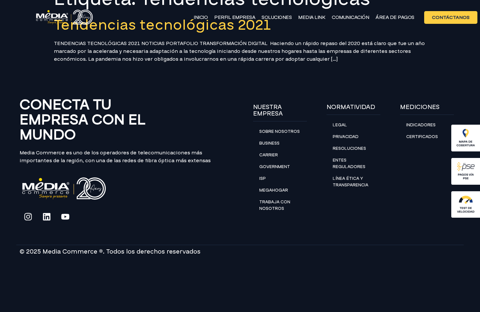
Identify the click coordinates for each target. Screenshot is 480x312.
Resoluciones (349, 148)
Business (269, 143)
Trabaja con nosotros (274, 205)
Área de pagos (395, 17)
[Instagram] (28, 216)
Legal (340, 125)
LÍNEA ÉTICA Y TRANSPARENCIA (350, 181)
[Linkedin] (46, 216)
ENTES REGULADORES (349, 163)
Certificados (422, 136)
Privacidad (346, 136)
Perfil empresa (234, 17)
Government (274, 167)
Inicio (201, 17)
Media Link (311, 17)
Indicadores (421, 125)
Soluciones (277, 17)
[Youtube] (65, 216)
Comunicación (350, 17)
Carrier (268, 155)
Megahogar (273, 190)
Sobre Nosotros (279, 131)
